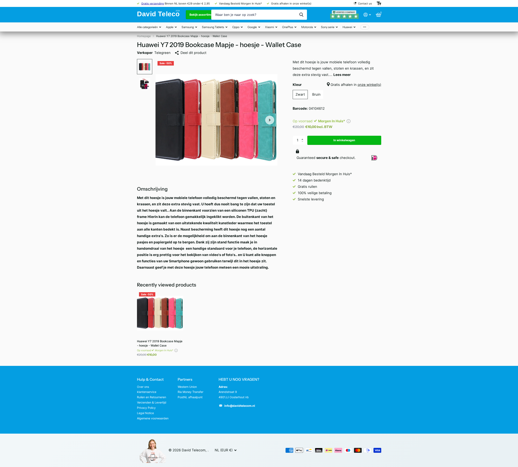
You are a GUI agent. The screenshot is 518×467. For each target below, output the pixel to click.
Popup (348, 121)
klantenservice (146, 392)
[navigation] (144, 66)
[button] (303, 137)
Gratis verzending (152, 3)
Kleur (337, 85)
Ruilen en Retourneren (151, 397)
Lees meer (342, 75)
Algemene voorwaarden (153, 418)
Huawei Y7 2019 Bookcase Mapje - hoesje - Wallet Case (159, 343)
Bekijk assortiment (202, 14)
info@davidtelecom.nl (239, 405)
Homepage (144, 36)
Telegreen (162, 53)
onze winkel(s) (369, 85)
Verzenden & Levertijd (151, 402)
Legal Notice (145, 413)
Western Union (187, 386)
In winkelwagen (344, 140)
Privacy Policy (146, 407)
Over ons (143, 386)
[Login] (367, 14)
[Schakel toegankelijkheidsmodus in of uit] (379, 3)
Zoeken (301, 15)
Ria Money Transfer (190, 392)
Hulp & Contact (150, 379)
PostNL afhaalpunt (190, 397)
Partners (185, 379)
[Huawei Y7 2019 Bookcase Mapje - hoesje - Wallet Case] (160, 313)
